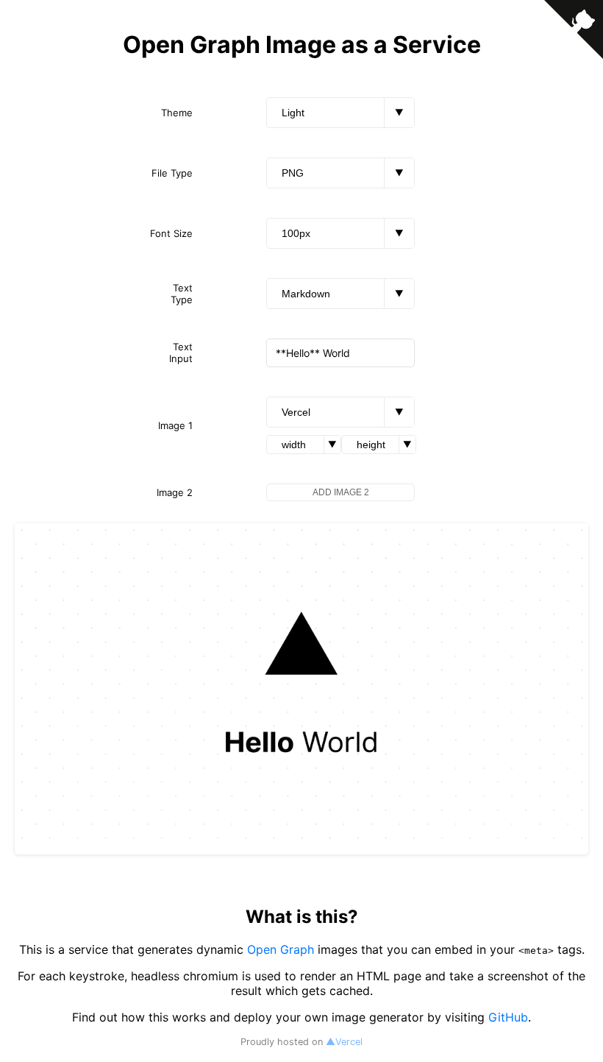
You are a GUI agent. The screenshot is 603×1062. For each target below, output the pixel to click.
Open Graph (280, 949)
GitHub (508, 1017)
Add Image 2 (341, 492)
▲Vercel (344, 1041)
